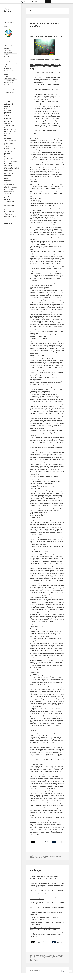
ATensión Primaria (8, 84)
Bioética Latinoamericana (9, 78)
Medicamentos (11, 167)
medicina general (9, 183)
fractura (37, 957)
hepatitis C (14, 150)
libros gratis (8, 163)
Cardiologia (7, 123)
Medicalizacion (8, 165)
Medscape (35, 870)
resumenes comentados (9, 202)
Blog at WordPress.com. (35, 970)
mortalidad (8, 189)
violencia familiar (58, 959)
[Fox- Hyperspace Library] (9, 61)
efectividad (12, 133)
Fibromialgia (32, 957)
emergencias (53, 956)
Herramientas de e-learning (10, 50)
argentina (14, 101)
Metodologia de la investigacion (10, 187)
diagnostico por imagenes (44, 856)
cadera (59, 855)
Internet (14, 160)
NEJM (6, 192)
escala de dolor (59, 956)
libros (15, 161)
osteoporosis (7, 195)
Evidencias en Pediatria (8, 143)
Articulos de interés (51, 955)
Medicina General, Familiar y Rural (9, 224)
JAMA (5, 161)
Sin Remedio (6, 48)
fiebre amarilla (10, 148)
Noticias (11, 192)
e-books (7, 133)
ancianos (32, 956)
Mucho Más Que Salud (8, 82)
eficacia (6, 140)
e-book (14, 131)
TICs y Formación (7, 68)
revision (6, 204)
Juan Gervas (10, 161)
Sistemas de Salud (9, 211)
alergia (61, 955)
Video (5, 218)
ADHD (59, 955)
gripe (14, 148)
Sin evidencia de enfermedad (10, 70)
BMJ (5, 121)
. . (47, 885)
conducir (42, 956)
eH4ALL (5, 66)
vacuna (14, 216)
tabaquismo (6, 214)
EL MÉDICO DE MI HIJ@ (9, 89)
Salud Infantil (9, 206)
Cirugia (13, 123)
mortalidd (49, 957)
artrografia (55, 855)
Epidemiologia (7, 141)
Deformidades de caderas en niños (44, 25)
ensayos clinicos (13, 140)
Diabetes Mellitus (10, 129)
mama (13, 163)
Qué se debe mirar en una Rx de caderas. (46, 36)
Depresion (7, 127)
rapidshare (11, 201)
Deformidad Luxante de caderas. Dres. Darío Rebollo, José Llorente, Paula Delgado (45, 66)
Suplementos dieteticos (8, 213)
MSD (13, 189)
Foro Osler (6, 76)
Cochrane (6, 125)
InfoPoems (13, 156)
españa (12, 142)
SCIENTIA (6, 87)
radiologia (36, 857)
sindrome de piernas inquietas (48, 959)
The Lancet (11, 214)
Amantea (6, 58)
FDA (5, 148)
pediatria (7, 197)
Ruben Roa (40, 855)
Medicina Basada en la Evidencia (9, 173)
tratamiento (8, 216)
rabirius (6, 54)
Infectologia (7, 157)
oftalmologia (54, 957)
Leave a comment (43, 857)
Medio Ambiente (9, 184)
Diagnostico (8, 131)
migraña (45, 957)
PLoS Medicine (14, 197)
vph (9, 218)
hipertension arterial (8, 151)
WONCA (12, 218)
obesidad (6, 193)
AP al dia (8, 101)
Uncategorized (48, 855)
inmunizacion (7, 160)
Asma (5, 108)
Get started (48, 1)
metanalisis (6, 186)
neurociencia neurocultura (9, 80)
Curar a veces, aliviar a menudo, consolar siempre (9, 92)
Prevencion (8, 199)
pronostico (6, 201)
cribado (11, 125)
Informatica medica (8, 158)
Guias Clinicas (7, 150)
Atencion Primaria (7, 10)
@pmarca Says (7, 56)
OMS (10, 193)
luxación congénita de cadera (55, 856)
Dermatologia (47, 956)
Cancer (10, 121)
